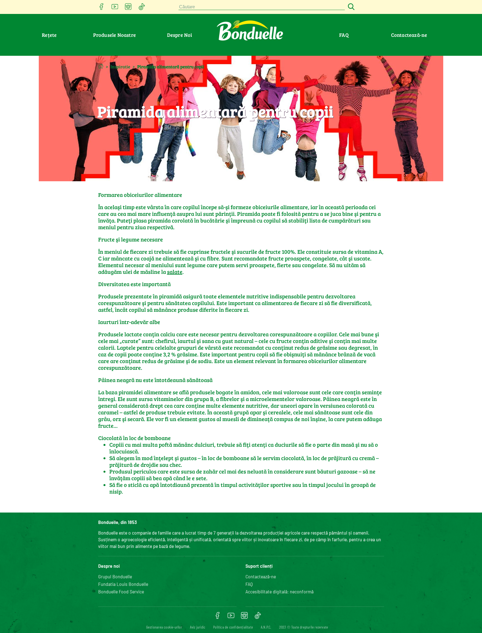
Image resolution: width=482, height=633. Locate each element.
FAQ (344, 35)
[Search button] (350, 7)
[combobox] (262, 7)
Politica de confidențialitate (233, 627)
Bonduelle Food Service (121, 591)
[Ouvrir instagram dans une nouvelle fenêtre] (128, 8)
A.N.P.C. (266, 627)
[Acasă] (100, 66)
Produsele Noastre (114, 35)
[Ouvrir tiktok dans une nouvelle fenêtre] (141, 8)
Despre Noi (179, 35)
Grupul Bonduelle (115, 576)
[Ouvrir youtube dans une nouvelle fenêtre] (115, 8)
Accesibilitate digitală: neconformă (279, 591)
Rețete (49, 35)
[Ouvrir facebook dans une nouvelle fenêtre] (101, 8)
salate (174, 272)
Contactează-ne (409, 35)
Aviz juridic (197, 627)
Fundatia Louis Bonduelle (123, 584)
